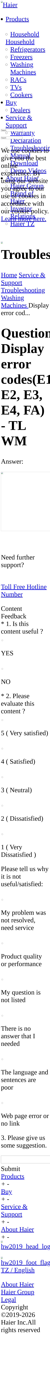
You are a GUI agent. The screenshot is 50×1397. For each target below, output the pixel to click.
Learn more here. (23, 218)
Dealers (20, 110)
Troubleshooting (23, 290)
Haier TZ (22, 223)
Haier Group (17, 1292)
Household (24, 34)
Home (9, 275)
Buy (6, 1191)
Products (12, 1176)
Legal (8, 1299)
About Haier (17, 1229)
